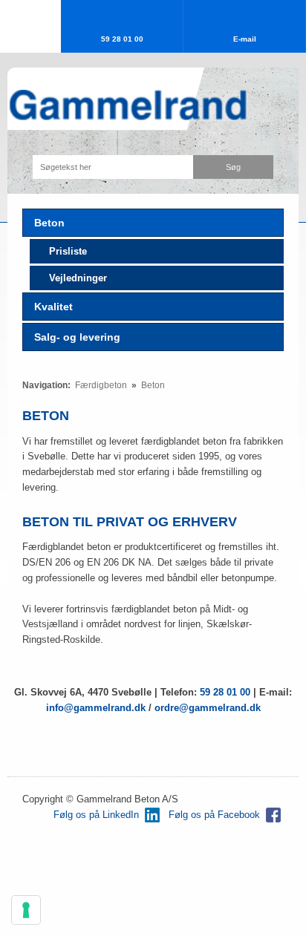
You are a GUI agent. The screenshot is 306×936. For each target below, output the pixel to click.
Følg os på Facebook (214, 814)
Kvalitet (53, 306)
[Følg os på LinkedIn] (152, 815)
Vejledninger (78, 278)
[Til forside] (127, 105)
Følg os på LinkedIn (96, 814)
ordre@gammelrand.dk (207, 707)
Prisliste (68, 251)
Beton (49, 223)
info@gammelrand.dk (97, 707)
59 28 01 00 (225, 692)
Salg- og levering (77, 337)
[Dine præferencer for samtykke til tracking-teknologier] (26, 910)
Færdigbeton (102, 385)
